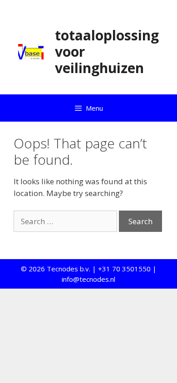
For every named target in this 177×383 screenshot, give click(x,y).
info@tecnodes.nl (88, 279)
